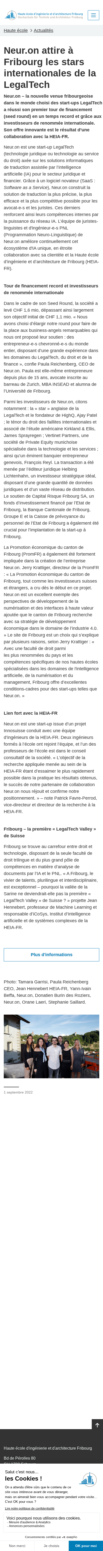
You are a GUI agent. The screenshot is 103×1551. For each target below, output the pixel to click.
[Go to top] (97, 1425)
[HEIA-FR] (44, 15)
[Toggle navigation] (93, 15)
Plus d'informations (51, 954)
